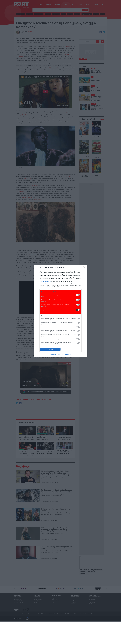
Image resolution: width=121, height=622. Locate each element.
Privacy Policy (68, 354)
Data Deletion (53, 354)
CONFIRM (50, 349)
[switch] (78, 295)
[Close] (84, 267)
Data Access (60, 354)
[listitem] (60, 292)
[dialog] (60, 311)
